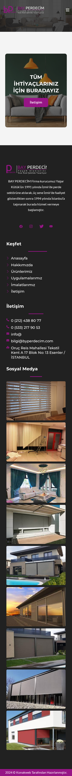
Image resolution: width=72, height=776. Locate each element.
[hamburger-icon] (67, 10)
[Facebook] (21, 226)
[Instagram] (31, 226)
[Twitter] (41, 226)
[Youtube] (51, 226)
